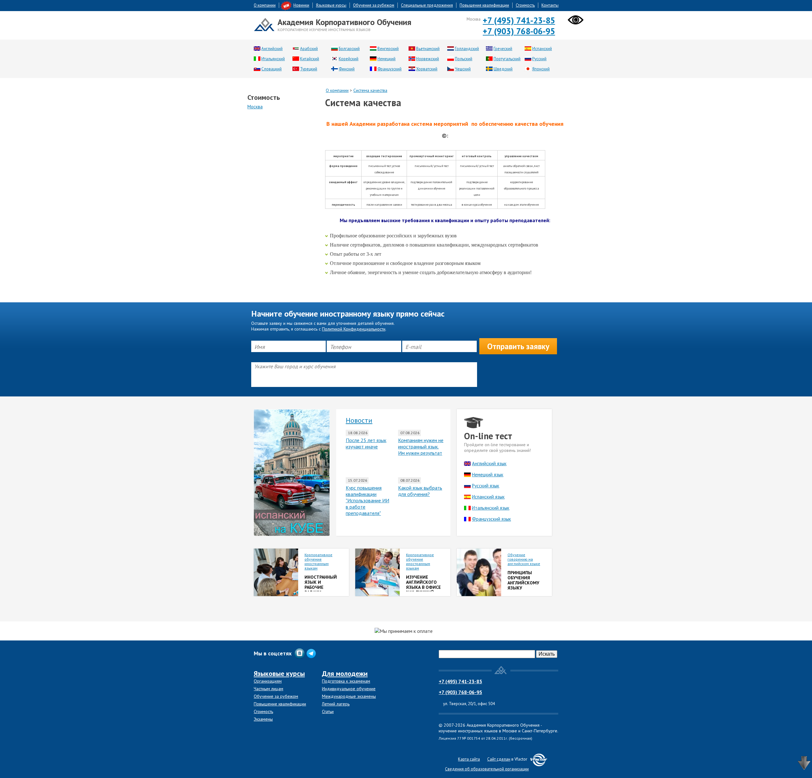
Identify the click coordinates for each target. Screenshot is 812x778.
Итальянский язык (490, 508)
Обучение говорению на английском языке (524, 559)
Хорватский (426, 69)
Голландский (467, 48)
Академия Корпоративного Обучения (344, 22)
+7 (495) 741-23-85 (519, 20)
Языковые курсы (331, 5)
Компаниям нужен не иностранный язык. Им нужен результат (420, 446)
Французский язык (491, 519)
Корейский (348, 58)
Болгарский (349, 48)
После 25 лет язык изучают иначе (366, 443)
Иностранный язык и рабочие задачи (320, 584)
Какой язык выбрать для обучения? (420, 491)
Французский (389, 69)
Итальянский (273, 58)
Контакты (550, 5)
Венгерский (388, 48)
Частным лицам (268, 688)
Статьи (328, 711)
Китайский (309, 58)
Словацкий (271, 69)
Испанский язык (488, 497)
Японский (541, 69)
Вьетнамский (428, 48)
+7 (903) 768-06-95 (519, 31)
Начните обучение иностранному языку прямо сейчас (347, 314)
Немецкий (386, 58)
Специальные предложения (427, 5)
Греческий (503, 48)
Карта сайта (469, 759)
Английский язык (489, 463)
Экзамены (263, 719)
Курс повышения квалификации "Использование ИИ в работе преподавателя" (367, 500)
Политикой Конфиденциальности (353, 329)
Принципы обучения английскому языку (523, 580)
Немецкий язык (487, 475)
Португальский (507, 58)
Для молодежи (345, 673)
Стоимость (525, 5)
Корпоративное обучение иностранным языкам (318, 561)
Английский (272, 48)
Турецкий (308, 69)
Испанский (542, 48)
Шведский (503, 69)
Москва (255, 107)
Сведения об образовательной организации (487, 769)
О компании (265, 5)
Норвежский (427, 58)
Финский (347, 69)
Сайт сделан (498, 759)
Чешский (463, 69)
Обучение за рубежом (373, 5)
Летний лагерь (336, 704)
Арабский (309, 48)
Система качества (370, 90)
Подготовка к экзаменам (346, 681)
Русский (539, 58)
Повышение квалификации (484, 5)
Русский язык (485, 486)
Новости (359, 420)
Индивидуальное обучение (349, 688)
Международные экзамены (349, 696)
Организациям (268, 681)
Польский (463, 58)
